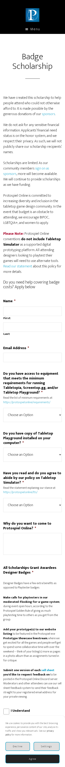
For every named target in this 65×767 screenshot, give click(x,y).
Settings (46, 746)
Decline (18, 746)
